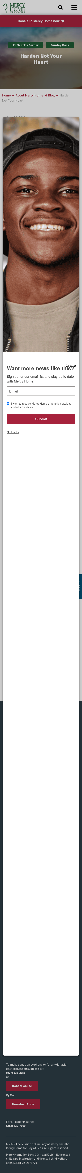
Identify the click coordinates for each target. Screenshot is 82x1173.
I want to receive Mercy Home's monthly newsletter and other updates (41, 405)
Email (13, 391)
